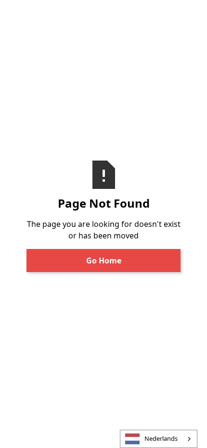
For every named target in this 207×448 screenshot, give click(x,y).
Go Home (103, 260)
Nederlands (161, 438)
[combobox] (158, 439)
